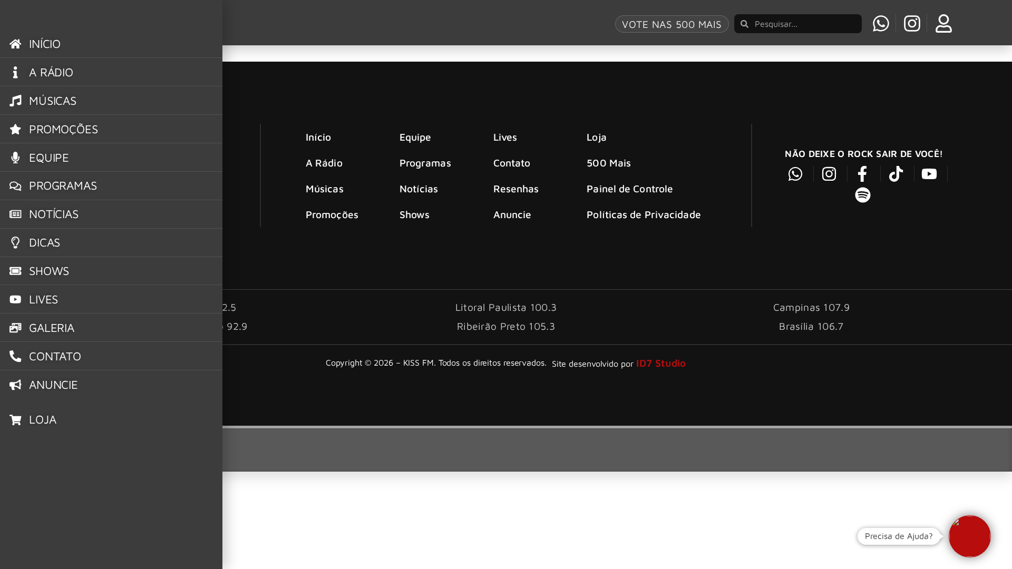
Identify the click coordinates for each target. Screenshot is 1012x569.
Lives (505, 137)
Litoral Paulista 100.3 (506, 307)
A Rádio (324, 162)
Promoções (332, 214)
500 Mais (609, 162)
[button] (970, 536)
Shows (415, 214)
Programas (425, 162)
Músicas (325, 188)
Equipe (416, 137)
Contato (512, 162)
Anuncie (512, 214)
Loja (596, 137)
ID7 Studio (661, 363)
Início (319, 137)
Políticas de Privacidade (643, 214)
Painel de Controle (630, 188)
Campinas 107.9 (811, 307)
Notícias (419, 188)
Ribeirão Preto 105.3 (506, 326)
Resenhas (516, 188)
